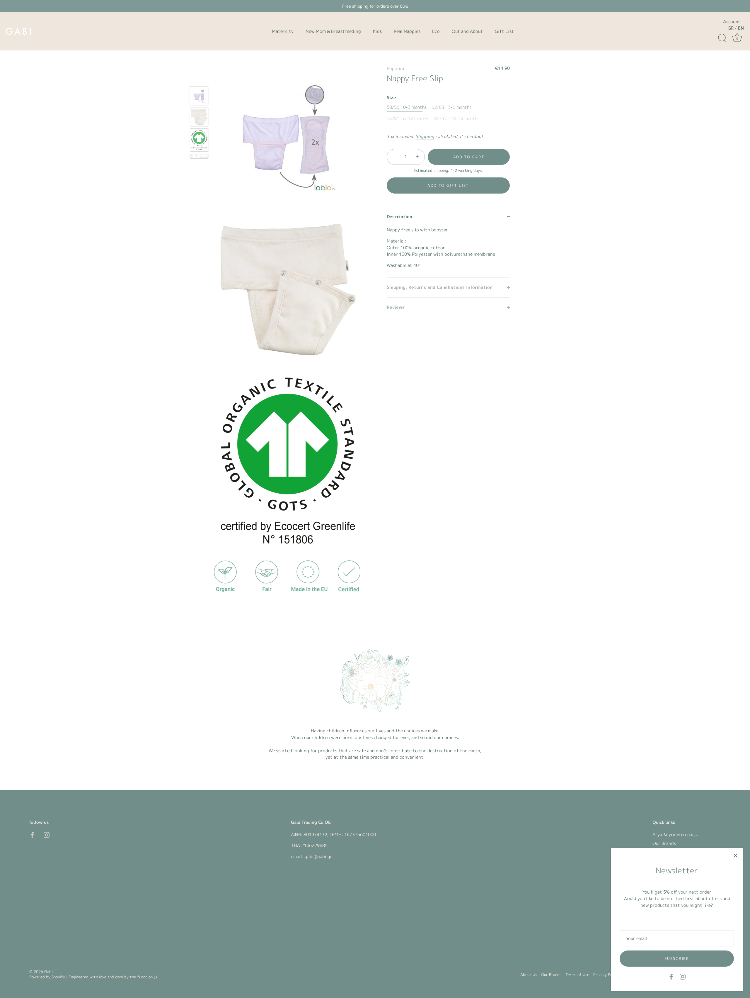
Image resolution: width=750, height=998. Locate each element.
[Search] (722, 38)
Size (391, 97)
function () (147, 977)
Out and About (467, 31)
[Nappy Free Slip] (199, 96)
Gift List (504, 31)
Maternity (283, 31)
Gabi (48, 971)
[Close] (735, 855)
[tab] (448, 251)
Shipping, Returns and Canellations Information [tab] (439, 287)
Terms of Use (577, 974)
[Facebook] (671, 976)
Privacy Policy (606, 974)
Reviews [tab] (396, 307)
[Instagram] (683, 976)
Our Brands (664, 843)
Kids (377, 31)
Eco (436, 31)
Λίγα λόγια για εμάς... (675, 834)
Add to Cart (469, 157)
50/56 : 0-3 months (407, 107)
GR (731, 28)
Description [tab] (399, 217)
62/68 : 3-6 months (451, 107)
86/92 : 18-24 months (456, 118)
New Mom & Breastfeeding (333, 31)
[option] (199, 96)
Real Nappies (407, 31)
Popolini (395, 68)
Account (731, 22)
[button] (448, 185)
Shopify (58, 977)
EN (741, 28)
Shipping (424, 136)
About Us (528, 974)
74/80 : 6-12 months (408, 118)
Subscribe (676, 958)
